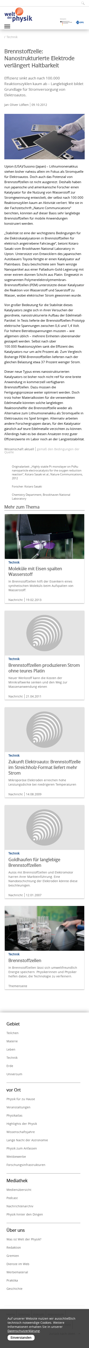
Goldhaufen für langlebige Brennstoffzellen (34, 862)
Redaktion (13, 1247)
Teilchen (12, 1033)
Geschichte (14, 1289)
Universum (14, 1074)
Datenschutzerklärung (24, 1331)
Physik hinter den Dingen (24, 1214)
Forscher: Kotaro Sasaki (27, 486)
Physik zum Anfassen (21, 1148)
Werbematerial (17, 1272)
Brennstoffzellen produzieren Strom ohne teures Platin (44, 668)
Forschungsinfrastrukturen (25, 1165)
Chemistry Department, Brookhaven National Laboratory (41, 496)
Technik (11, 37)
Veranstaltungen (18, 1107)
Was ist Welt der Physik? (23, 1239)
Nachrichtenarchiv (19, 1206)
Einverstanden (21, 1337)
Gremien (12, 1256)
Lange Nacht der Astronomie (27, 1140)
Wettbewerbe (16, 1156)
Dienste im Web (17, 1264)
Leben (10, 1049)
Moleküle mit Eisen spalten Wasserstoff (35, 571)
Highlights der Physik (21, 1124)
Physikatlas (14, 1115)
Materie (12, 1041)
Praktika (12, 1280)
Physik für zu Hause (20, 1099)
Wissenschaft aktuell (19, 449)
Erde (9, 1066)
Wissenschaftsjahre (20, 1132)
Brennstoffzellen (24, 960)
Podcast (12, 1198)
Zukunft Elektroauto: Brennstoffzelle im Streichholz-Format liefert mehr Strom (44, 767)
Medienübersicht (18, 1190)
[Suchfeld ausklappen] (81, 3)
